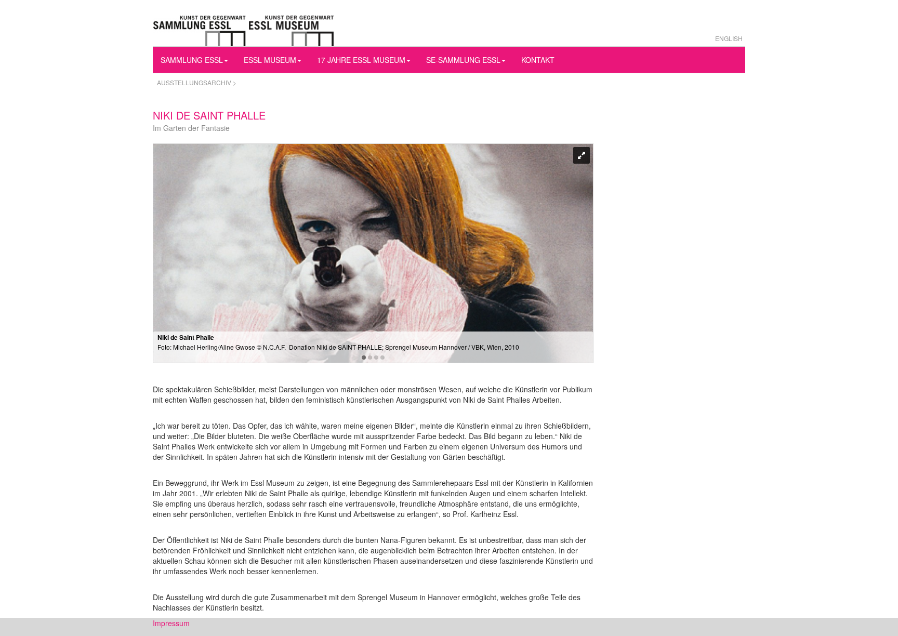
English (729, 38)
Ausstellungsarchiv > (196, 82)
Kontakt (537, 60)
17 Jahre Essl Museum (361, 60)
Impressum (171, 623)
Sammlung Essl (192, 60)
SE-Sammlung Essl (463, 60)
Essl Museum (270, 60)
